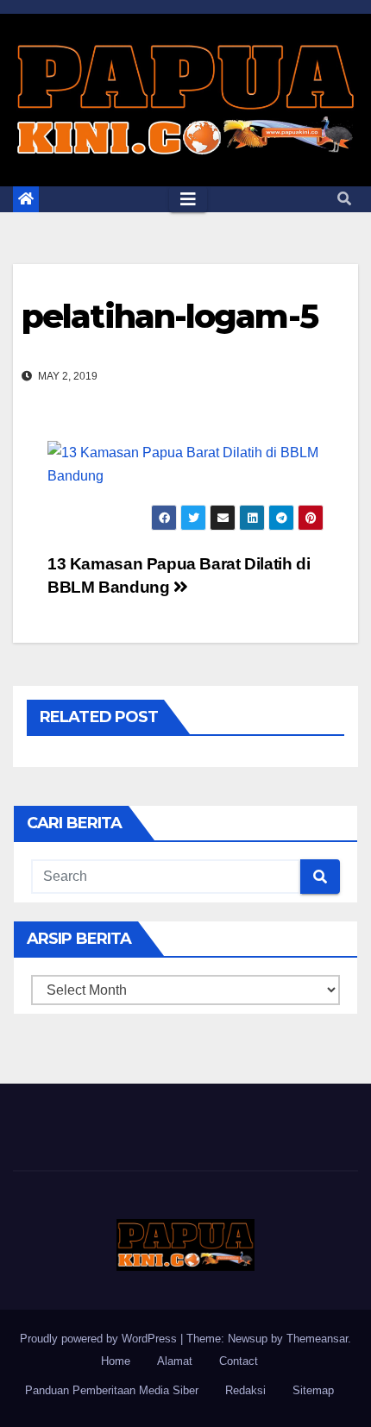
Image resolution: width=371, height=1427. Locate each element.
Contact (238, 1361)
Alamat (174, 1361)
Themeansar (317, 1338)
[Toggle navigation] (188, 199)
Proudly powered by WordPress (100, 1338)
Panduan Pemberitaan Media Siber (111, 1390)
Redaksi (245, 1390)
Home (115, 1361)
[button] (344, 199)
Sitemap (313, 1390)
